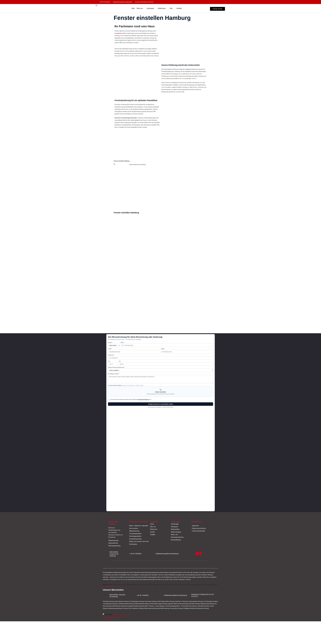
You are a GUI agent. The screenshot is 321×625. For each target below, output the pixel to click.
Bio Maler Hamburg (194, 603)
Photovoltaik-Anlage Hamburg (158, 603)
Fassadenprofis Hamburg (110, 603)
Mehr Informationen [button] (108, 619)
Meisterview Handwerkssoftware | (130, 606)
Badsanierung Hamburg (207, 603)
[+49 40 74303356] (127, 554)
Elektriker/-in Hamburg (181, 601)
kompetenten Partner (120, 33)
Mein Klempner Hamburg (122, 601)
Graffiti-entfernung (164, 608)
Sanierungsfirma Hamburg (196, 601)
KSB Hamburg (116, 606)
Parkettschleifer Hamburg (147, 606)
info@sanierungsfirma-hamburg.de (167, 553)
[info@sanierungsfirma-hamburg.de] (153, 554)
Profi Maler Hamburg (108, 601)
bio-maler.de (192, 606)
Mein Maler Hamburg (151, 601)
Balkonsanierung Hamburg (152, 608)
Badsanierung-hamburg (115, 608)
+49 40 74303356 (135, 553)
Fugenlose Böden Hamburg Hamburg (178, 603)
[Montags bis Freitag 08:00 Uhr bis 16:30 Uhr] (189, 595)
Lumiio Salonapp (159, 606)
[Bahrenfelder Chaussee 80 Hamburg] (107, 554)
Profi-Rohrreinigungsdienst (172, 606)
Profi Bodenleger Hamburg (137, 601)
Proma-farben (185, 606)
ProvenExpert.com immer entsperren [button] (113, 617)
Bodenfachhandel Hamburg (142, 603)
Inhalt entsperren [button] (107, 586)
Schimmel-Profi (127, 608)
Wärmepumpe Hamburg (202, 608)
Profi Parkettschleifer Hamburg (166, 601)
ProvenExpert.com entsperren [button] (121, 614)
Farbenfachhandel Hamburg (126, 603)
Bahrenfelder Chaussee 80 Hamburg (114, 554)
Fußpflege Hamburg (189, 608)
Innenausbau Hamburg (176, 608)
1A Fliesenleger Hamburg (211, 601)
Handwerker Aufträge (138, 608)
